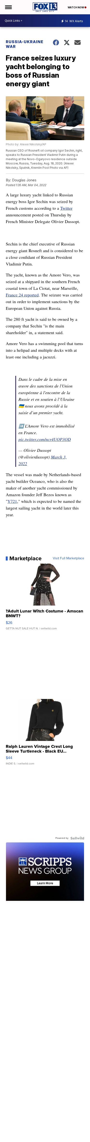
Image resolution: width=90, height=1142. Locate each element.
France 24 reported (22, 295)
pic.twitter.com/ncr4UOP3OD (44, 439)
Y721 (12, 501)
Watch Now (76, 7)
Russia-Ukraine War (24, 44)
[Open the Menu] (8, 7)
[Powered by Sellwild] (77, 838)
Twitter (66, 208)
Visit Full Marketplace (68, 558)
